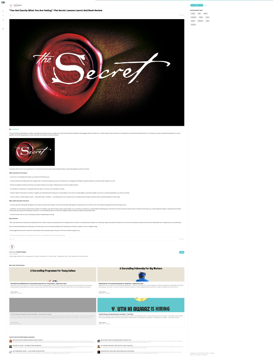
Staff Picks (200, 21)
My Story (193, 24)
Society (193, 13)
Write (197, 5)
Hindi (199, 13)
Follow (181, 252)
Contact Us (199, 354)
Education (193, 17)
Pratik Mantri (15, 129)
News (207, 21)
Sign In (206, 5)
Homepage (192, 353)
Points (207, 353)
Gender (193, 21)
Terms (194, 354)
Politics (205, 13)
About (197, 353)
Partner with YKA (202, 353)
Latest (207, 17)
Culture (201, 17)
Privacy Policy (204, 354)
